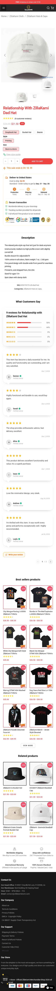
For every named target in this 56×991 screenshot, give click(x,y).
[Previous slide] (5, 55)
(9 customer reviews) (23, 119)
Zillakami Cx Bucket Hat (12, 788)
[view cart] (52, 7)
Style (5, 136)
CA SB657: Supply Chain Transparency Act (19, 920)
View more (28, 745)
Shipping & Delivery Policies (13, 932)
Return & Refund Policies (12, 940)
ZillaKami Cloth (17, 16)
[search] (48, 7)
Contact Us (6, 943)
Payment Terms (8, 936)
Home (4, 16)
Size (5, 145)
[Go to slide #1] (21, 97)
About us (5, 905)
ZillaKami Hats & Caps (37, 16)
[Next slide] (51, 55)
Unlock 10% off (5, 979)
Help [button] (51, 988)
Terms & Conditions (9, 909)
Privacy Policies (8, 913)
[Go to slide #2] (35, 97)
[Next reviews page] (50, 561)
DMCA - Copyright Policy (11, 916)
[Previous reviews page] (38, 561)
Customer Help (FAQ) (10, 947)
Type (5, 128)
